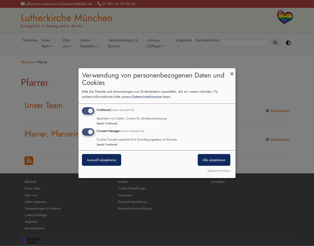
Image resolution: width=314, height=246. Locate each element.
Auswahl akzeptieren (101, 159)
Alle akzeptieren (214, 159)
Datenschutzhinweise (147, 96)
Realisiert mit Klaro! (219, 171)
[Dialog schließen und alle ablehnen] (232, 71)
